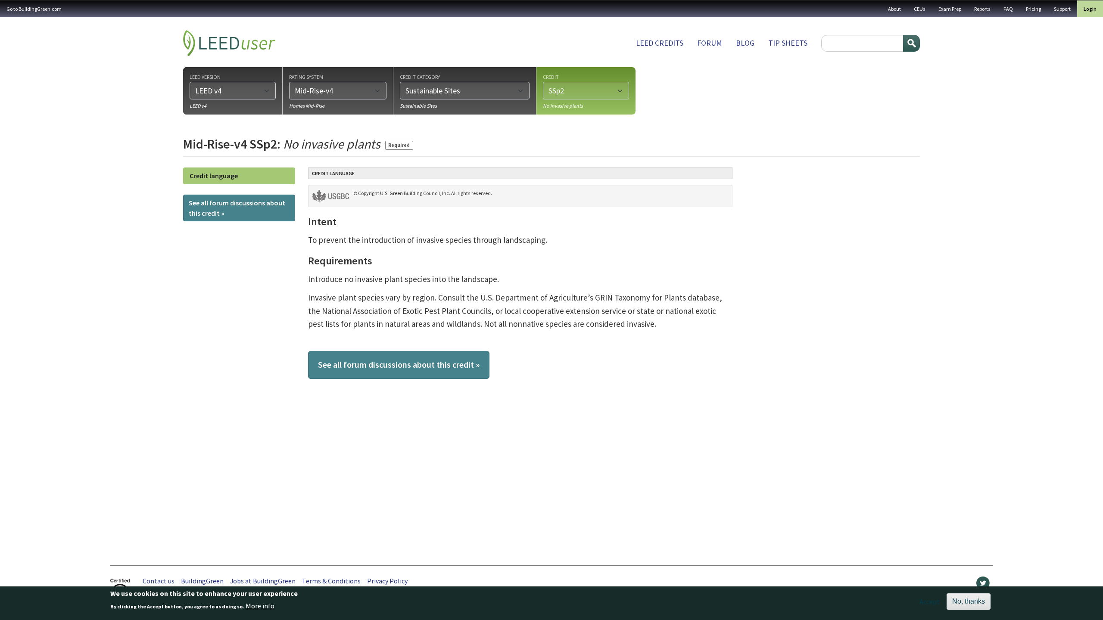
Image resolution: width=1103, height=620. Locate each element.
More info (260, 605)
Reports (982, 9)
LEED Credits (659, 43)
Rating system (306, 77)
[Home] (229, 43)
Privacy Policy (387, 581)
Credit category (420, 77)
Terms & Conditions (331, 581)
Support (1062, 9)
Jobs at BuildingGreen (263, 581)
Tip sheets (787, 43)
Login (1090, 9)
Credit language (214, 175)
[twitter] (983, 585)
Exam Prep (949, 9)
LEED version (205, 77)
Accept (929, 601)
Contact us (158, 581)
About (894, 9)
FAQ (1008, 9)
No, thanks (968, 601)
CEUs (919, 9)
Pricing (1033, 9)
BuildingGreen (202, 581)
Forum (709, 43)
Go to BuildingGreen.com (34, 9)
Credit (551, 77)
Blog (745, 43)
